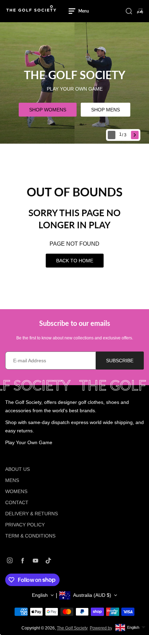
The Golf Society (72, 628)
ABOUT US (17, 469)
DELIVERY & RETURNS (31, 513)
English (40, 595)
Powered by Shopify (109, 628)
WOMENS (16, 491)
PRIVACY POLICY (25, 524)
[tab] (123, 135)
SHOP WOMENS (47, 109)
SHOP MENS (105, 109)
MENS (12, 480)
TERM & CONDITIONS (30, 536)
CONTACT (16, 502)
